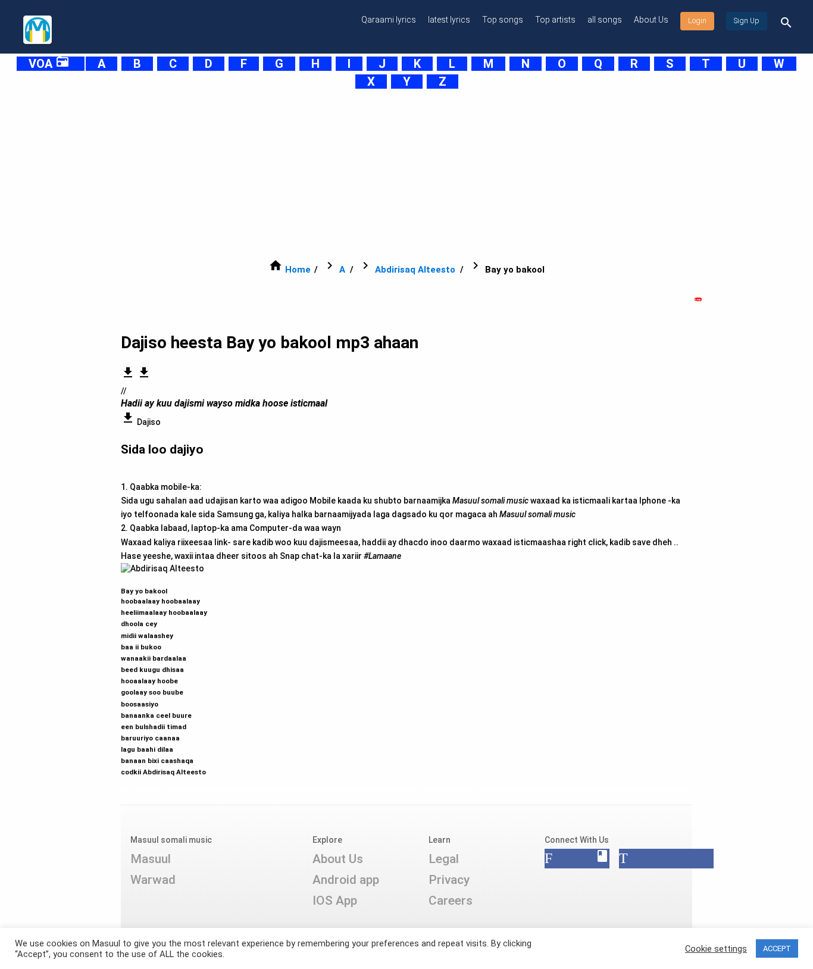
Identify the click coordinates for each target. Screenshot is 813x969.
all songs (604, 19)
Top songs (502, 19)
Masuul (150, 859)
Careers (451, 900)
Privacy (449, 880)
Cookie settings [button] (716, 948)
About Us (651, 19)
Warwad (153, 880)
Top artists (555, 19)
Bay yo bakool (164, 676)
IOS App (334, 900)
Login (697, 21)
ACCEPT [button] (777, 948)
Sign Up (746, 21)
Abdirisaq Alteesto (415, 269)
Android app (345, 880)
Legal (444, 859)
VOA (49, 64)
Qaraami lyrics (388, 19)
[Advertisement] (377, 173)
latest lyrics (449, 19)
